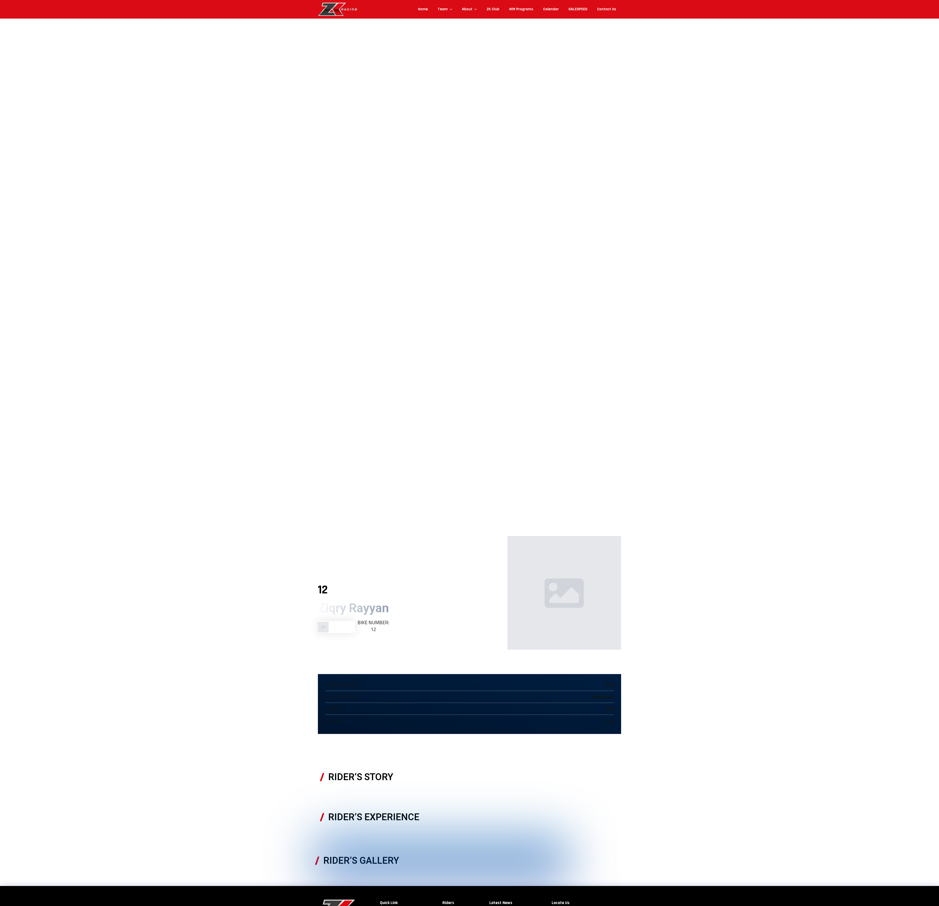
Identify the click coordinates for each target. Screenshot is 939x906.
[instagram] (334, 644)
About (467, 9)
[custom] (323, 644)
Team (443, 9)
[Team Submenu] (452, 9)
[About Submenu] (477, 9)
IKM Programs (521, 9)
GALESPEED (578, 9)
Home (423, 9)
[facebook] (345, 644)
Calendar (551, 9)
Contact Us (606, 9)
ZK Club (493, 9)
